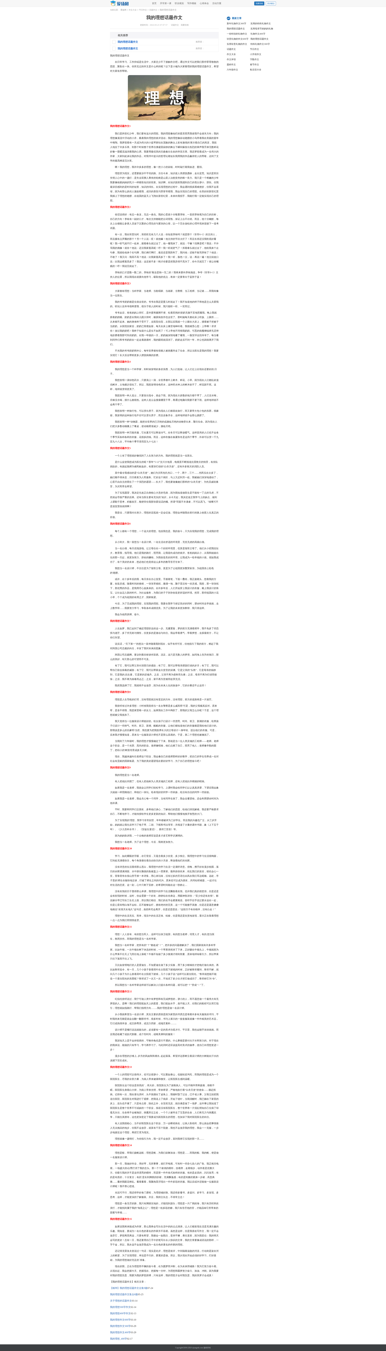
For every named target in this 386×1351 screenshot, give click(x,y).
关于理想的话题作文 (121, 1300)
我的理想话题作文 (236, 28)
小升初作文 (255, 54)
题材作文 (231, 64)
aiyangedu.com (197, 1348)
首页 (154, 3)
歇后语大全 (255, 69)
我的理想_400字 (118, 1338)
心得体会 (204, 3)
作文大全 (133, 10)
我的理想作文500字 (120, 1326)
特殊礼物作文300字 (260, 44)
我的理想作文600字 (120, 1319)
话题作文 (153, 10)
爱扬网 (123, 10)
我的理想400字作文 (120, 1313)
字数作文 (254, 59)
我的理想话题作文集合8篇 (124, 1294)
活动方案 (216, 3)
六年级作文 (232, 69)
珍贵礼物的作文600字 (237, 39)
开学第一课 (165, 3)
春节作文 (254, 64)
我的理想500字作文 (120, 1307)
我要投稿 (259, 3)
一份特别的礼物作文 (237, 34)
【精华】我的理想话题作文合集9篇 (128, 1288)
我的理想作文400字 (120, 1332)
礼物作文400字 (257, 34)
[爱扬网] (119, 3)
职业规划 (179, 3)
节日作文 (143, 10)
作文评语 (231, 59)
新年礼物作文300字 (236, 23)
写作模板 (191, 3)
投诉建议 (271, 3)
